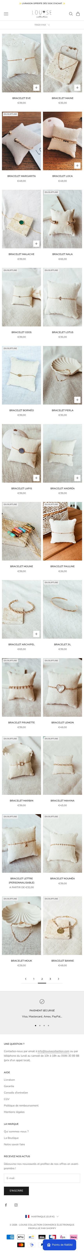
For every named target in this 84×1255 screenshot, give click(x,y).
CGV (7, 1099)
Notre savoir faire (14, 1144)
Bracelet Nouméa (62, 878)
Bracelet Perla (62, 410)
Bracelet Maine (62, 98)
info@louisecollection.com (53, 1051)
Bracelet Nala (62, 254)
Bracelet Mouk (21, 960)
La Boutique (11, 1138)
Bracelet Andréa (62, 488)
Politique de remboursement (21, 1105)
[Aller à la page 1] (25, 978)
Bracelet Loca (62, 176)
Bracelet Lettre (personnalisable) (21, 880)
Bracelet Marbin (21, 800)
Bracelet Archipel (21, 644)
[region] (42, 1009)
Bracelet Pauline (62, 566)
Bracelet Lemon (62, 722)
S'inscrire (16, 1191)
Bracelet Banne (62, 960)
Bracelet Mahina (62, 800)
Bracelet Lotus (62, 332)
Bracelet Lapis (21, 488)
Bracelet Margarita (21, 176)
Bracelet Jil (62, 644)
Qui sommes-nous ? (16, 1131)
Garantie (9, 1086)
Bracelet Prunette (21, 722)
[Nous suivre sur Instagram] (16, 1205)
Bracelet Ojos (21, 332)
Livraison (9, 1080)
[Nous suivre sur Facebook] (6, 1205)
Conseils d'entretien (16, 1093)
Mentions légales (14, 1112)
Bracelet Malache (21, 254)
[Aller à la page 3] (58, 978)
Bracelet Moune (21, 566)
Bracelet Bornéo (21, 410)
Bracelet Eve (21, 98)
